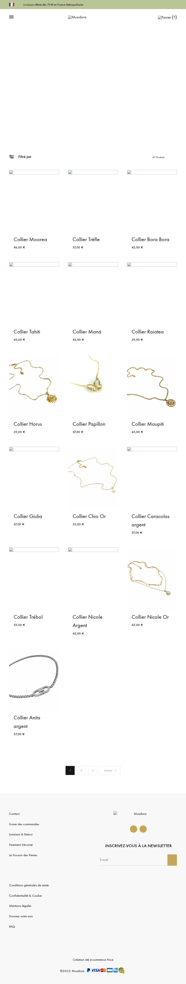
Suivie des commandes (24, 824)
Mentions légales (20, 906)
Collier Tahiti (27, 331)
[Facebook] (133, 829)
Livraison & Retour (21, 834)
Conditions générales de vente (29, 885)
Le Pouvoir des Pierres (23, 855)
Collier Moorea (30, 239)
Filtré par (24, 156)
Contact (14, 814)
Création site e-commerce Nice (93, 960)
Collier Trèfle (86, 239)
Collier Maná (87, 331)
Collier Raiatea (148, 331)
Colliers (88, 128)
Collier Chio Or (89, 516)
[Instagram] (143, 829)
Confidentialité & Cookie (25, 896)
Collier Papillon (89, 424)
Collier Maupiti (148, 424)
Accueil (78, 128)
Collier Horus (28, 424)
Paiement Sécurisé (21, 845)
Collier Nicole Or (150, 617)
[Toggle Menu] (11, 17)
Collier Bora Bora (150, 239)
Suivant (108, 770)
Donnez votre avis (21, 916)
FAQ (12, 927)
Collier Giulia (28, 516)
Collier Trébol (28, 617)
